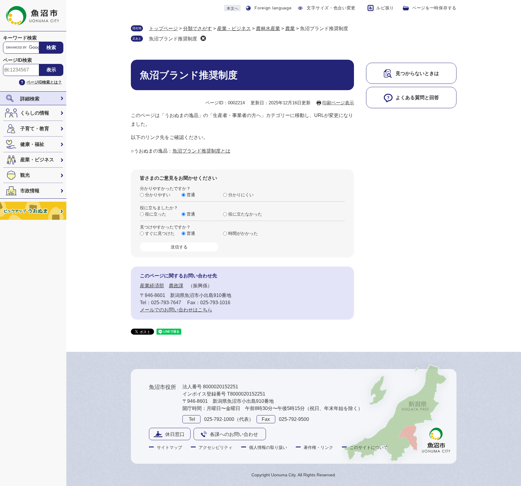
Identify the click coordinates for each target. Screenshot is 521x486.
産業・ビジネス (37, 159)
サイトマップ (169, 447)
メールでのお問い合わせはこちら (176, 309)
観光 (25, 175)
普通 (191, 194)
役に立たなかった (245, 214)
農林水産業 (268, 28)
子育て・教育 (34, 128)
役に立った (155, 214)
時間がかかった (243, 233)
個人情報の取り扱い (268, 447)
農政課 (176, 285)
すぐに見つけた (160, 233)
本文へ (232, 8)
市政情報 (29, 190)
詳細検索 (29, 98)
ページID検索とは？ (44, 82)
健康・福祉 (32, 144)
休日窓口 (175, 434)
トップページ (163, 28)
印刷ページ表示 (338, 102)
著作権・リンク (318, 447)
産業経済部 (152, 285)
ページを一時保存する (434, 7)
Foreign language (273, 7)
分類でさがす (197, 28)
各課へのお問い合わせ (234, 434)
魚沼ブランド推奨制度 (173, 38)
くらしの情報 (34, 112)
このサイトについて (369, 447)
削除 (203, 38)
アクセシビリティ (215, 447)
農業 (290, 28)
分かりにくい (241, 194)
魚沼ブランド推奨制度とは (201, 150)
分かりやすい (157, 194)
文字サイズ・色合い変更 (331, 7)
